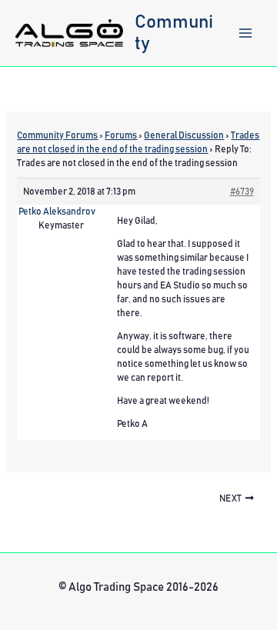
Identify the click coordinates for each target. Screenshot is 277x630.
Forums (121, 135)
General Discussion (184, 135)
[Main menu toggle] (245, 33)
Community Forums (57, 135)
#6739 (242, 191)
